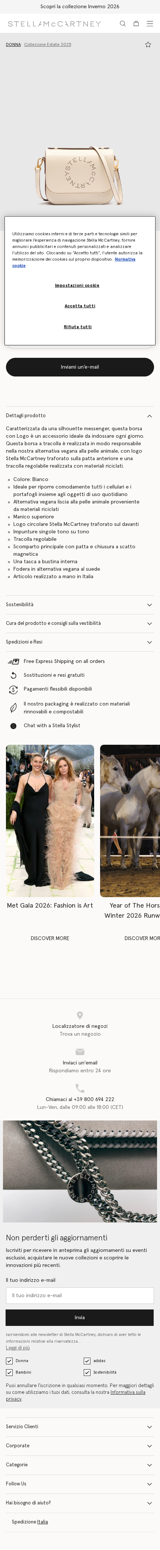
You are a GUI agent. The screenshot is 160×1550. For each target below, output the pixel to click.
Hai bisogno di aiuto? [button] (28, 1503)
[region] (80, 280)
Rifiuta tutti (78, 327)
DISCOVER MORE (50, 938)
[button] (80, 132)
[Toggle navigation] (150, 23)
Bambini (23, 1372)
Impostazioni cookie (77, 285)
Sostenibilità (19, 604)
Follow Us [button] (16, 1484)
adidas (99, 1361)
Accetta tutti (80, 306)
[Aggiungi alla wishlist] (148, 44)
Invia (80, 1317)
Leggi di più (18, 1348)
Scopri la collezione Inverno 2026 (80, 6)
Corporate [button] (17, 1446)
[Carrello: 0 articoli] (136, 23)
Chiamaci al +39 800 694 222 (80, 1099)
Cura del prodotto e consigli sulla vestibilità (53, 623)
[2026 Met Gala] (50, 821)
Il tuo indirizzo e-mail (30, 1280)
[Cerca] (122, 23)
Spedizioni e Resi (24, 642)
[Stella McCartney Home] (54, 23)
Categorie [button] (17, 1465)
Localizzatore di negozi (80, 1026)
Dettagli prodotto (26, 415)
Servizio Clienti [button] (22, 1427)
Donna (22, 1361)
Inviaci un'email (80, 1063)
